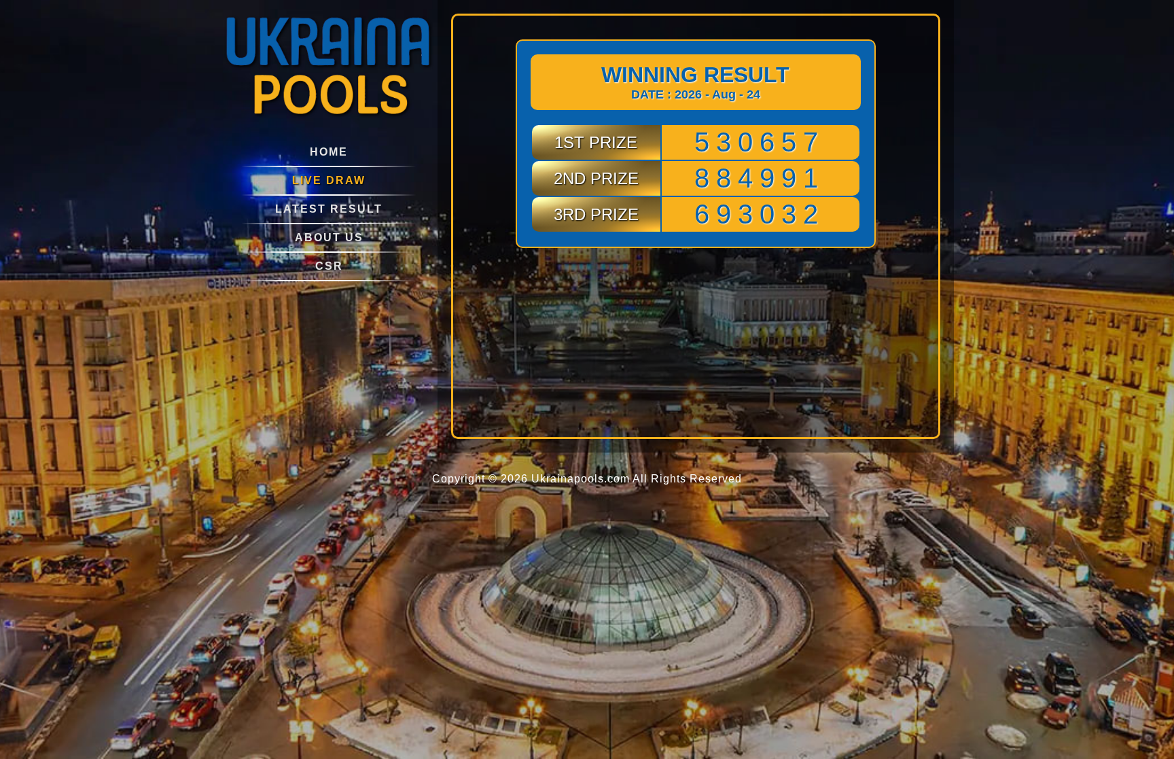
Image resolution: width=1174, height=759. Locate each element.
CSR (329, 266)
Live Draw (329, 180)
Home (329, 152)
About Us (329, 237)
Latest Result (329, 209)
